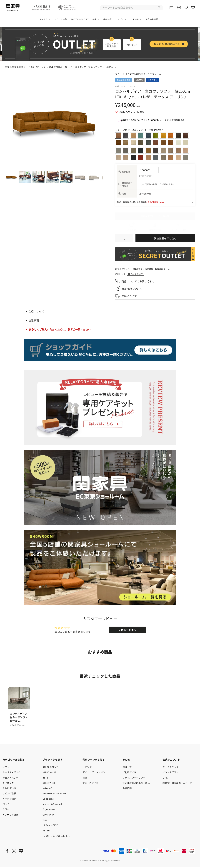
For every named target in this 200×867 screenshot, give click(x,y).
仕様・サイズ (36, 311)
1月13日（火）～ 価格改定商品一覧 (49, 67)
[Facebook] (7, 851)
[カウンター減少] (118, 238)
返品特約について (131, 289)
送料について (136, 273)
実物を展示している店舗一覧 (155, 216)
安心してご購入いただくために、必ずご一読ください (60, 329)
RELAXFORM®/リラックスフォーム (143, 74)
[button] (131, 7)
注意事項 (34, 320)
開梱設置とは (163, 269)
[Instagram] (14, 851)
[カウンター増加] (130, 238)
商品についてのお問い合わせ (138, 281)
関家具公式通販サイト (16, 67)
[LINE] (21, 851)
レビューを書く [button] (127, 630)
